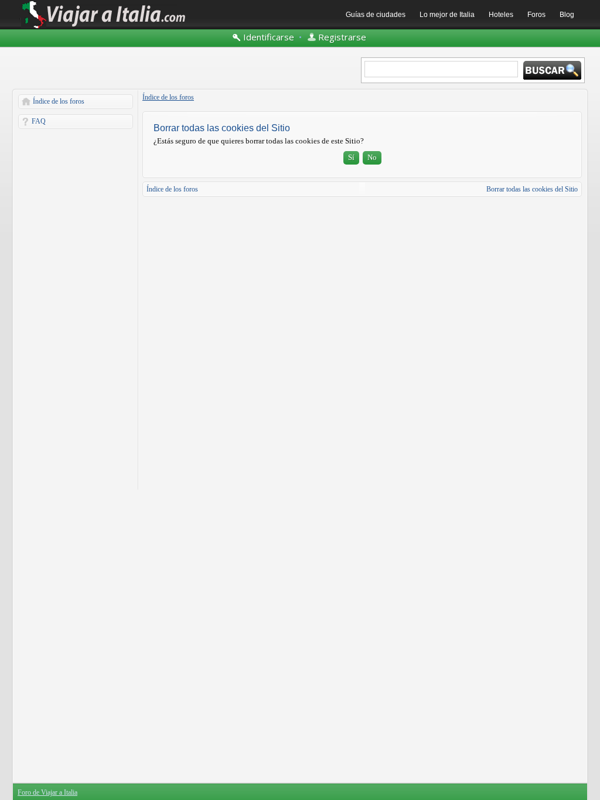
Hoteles (501, 15)
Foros (536, 15)
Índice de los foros (58, 101)
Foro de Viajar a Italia (47, 792)
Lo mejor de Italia (447, 15)
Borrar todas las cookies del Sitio (532, 189)
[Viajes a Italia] (104, 27)
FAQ (39, 121)
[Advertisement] (75, 309)
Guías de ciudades (375, 15)
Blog (567, 15)
